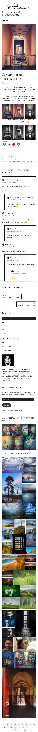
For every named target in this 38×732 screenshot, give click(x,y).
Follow (6, 405)
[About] (3, 724)
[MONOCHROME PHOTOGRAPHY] (11, 724)
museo (25, 161)
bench (4, 161)
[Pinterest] (14, 338)
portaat (4, 163)
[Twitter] (7, 338)
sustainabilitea (10, 180)
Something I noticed (13, 163)
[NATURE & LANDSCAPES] (18, 724)
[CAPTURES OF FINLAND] (15, 724)
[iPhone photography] (3, 727)
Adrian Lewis (9, 213)
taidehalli (25, 163)
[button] (7, 111)
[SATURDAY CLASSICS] (7, 727)
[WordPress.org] (17, 338)
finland (8, 161)
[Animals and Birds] (7, 724)
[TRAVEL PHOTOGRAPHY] (22, 724)
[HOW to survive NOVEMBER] (11, 727)
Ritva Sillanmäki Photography (12, 14)
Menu (5, 20)
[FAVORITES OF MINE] (22, 727)
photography (31, 161)
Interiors (21, 83)
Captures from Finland (10, 83)
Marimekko (19, 161)
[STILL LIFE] (26, 724)
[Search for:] (19, 318)
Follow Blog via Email (13, 388)
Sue (6, 244)
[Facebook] (3, 338)
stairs (20, 163)
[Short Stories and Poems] (26, 727)
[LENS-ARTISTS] (33, 724)
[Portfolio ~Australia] (15, 727)
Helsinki (13, 161)
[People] (30, 724)
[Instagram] (10, 338)
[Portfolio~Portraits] (19, 727)
